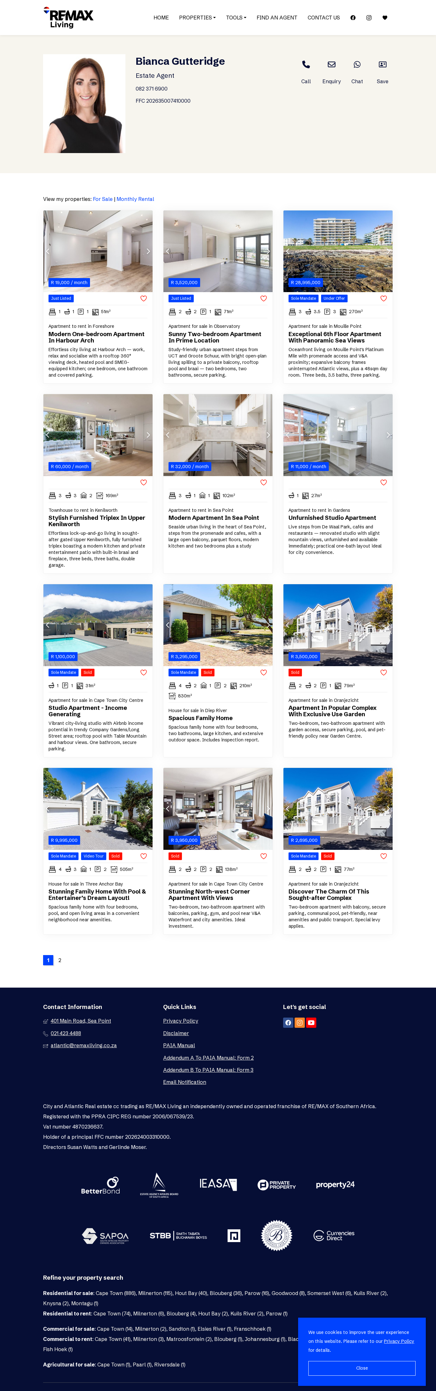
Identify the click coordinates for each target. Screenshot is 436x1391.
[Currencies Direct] (334, 1236)
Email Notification (184, 1082)
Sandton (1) (182, 1329)
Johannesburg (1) (265, 1339)
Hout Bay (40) (191, 1293)
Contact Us (324, 17)
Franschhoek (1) (252, 1329)
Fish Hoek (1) (58, 1349)
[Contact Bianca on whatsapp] (357, 64)
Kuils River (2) (370, 1293)
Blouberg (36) (226, 1293)
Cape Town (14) (114, 1329)
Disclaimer (176, 1033)
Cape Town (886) (116, 1293)
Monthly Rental (135, 199)
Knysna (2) (56, 1303)
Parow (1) (277, 1313)
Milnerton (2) (150, 1329)
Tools (235, 17)
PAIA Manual (179, 1045)
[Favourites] (385, 18)
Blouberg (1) (228, 1339)
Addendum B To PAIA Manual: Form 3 (208, 1070)
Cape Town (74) (112, 1313)
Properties (196, 17)
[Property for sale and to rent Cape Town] (68, 17)
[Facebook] (353, 18)
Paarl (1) (142, 1364)
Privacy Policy (180, 1021)
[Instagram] (369, 18)
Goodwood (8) (288, 1293)
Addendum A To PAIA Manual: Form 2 (208, 1058)
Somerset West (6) (329, 1293)
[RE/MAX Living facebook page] (288, 1022)
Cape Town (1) (113, 1364)
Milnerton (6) (148, 1313)
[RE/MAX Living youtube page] (311, 1022)
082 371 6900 (152, 88)
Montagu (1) (84, 1303)
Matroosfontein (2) (189, 1339)
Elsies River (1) (214, 1329)
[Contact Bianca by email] (331, 64)
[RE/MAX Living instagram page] (300, 1022)
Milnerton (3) (148, 1339)
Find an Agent (277, 17)
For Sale (103, 199)
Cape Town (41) (113, 1339)
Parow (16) (256, 1293)
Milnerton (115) (155, 1293)
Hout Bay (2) (213, 1313)
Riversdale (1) (169, 1364)
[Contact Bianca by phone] (306, 64)
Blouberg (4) (181, 1313)
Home (161, 17)
